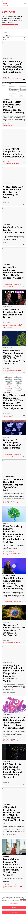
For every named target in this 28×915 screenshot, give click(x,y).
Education (9, 886)
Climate (5, 886)
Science (13, 78)
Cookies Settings (14, 903)
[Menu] (25, 4)
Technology (18, 78)
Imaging (19, 324)
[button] (14, 35)
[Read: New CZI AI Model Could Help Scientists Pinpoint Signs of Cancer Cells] (14, 482)
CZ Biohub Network (7, 284)
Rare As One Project (8, 325)
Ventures (5, 887)
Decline (14, 907)
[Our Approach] (5, 3)
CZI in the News (7, 78)
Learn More (22, 900)
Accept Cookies (14, 912)
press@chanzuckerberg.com (10, 24)
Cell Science (6, 324)
